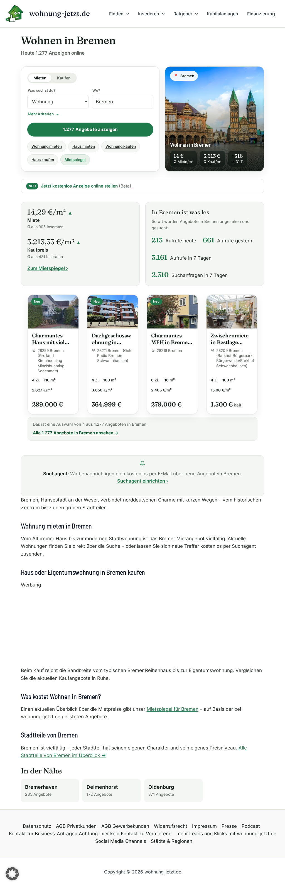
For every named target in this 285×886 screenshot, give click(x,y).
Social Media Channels (120, 841)
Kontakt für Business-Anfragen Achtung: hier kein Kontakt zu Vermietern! (90, 833)
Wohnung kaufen (120, 146)
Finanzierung (261, 13)
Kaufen (64, 78)
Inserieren (148, 13)
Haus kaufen (42, 159)
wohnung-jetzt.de (59, 13)
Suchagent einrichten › (142, 481)
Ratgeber (182, 13)
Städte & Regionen (171, 841)
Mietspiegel (75, 159)
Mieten (39, 78)
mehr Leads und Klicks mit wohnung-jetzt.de (226, 833)
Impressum (204, 826)
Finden (116, 13)
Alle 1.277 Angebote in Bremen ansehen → (75, 432)
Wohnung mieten (46, 146)
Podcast (251, 826)
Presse (229, 826)
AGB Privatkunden (76, 826)
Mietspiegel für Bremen (172, 709)
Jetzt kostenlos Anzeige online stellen (86, 186)
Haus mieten (83, 146)
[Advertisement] (142, 628)
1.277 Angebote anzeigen (90, 129)
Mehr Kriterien (41, 114)
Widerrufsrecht (170, 826)
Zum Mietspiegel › (47, 268)
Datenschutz (37, 826)
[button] (126, 14)
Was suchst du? (42, 90)
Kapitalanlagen (222, 13)
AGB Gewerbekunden (125, 826)
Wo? (96, 90)
